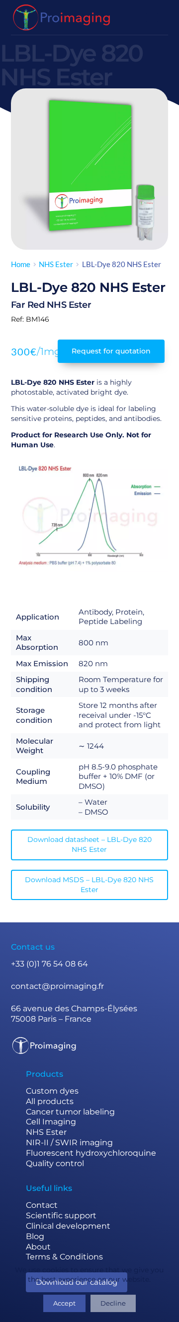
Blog (35, 1236)
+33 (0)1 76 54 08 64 (49, 964)
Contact (42, 1205)
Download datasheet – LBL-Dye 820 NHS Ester (89, 844)
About (38, 1247)
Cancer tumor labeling (70, 1111)
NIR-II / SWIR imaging (69, 1142)
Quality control (55, 1163)
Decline (113, 1303)
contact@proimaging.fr (57, 986)
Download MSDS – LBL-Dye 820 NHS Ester (89, 884)
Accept (64, 1303)
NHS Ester (46, 1132)
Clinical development (68, 1226)
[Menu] (152, 17)
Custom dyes (52, 1091)
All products (50, 1101)
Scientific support (61, 1215)
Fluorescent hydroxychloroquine (91, 1153)
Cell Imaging (51, 1121)
